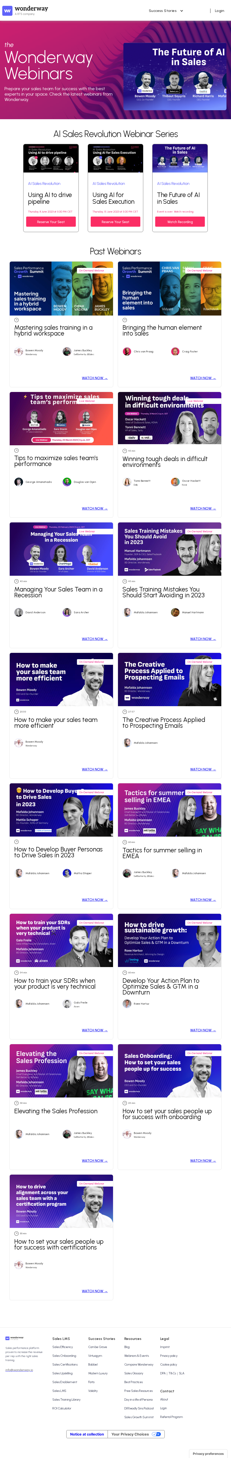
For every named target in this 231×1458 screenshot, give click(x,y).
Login (163, 1408)
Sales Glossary (133, 1373)
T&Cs (172, 1373)
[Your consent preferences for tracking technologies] (208, 1453)
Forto (91, 1382)
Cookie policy (168, 1364)
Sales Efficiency (62, 1347)
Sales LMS (59, 1391)
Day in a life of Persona (138, 1400)
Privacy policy (168, 1356)
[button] (165, 10)
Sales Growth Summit (139, 1417)
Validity (92, 1391)
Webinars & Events (136, 1356)
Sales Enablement (64, 1382)
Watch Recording (180, 222)
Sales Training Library (66, 1400)
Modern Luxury (98, 1373)
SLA (181, 1373)
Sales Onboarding (64, 1356)
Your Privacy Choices (130, 1434)
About (164, 1399)
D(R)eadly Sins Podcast (139, 1408)
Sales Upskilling (62, 1373)
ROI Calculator (61, 1408)
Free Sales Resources (138, 1391)
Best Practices (133, 1382)
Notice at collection (87, 1434)
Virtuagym (95, 1356)
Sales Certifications (64, 1364)
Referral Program (171, 1417)
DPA (163, 1373)
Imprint (165, 1347)
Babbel (92, 1364)
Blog (127, 1347)
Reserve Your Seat (51, 222)
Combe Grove (97, 1347)
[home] (25, 11)
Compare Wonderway (138, 1364)
